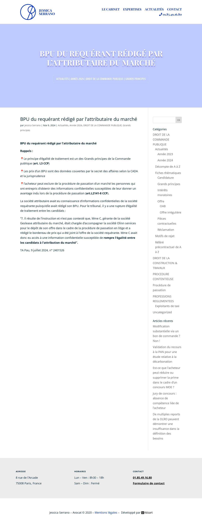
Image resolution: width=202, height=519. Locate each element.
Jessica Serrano (32, 125)
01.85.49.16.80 (172, 14)
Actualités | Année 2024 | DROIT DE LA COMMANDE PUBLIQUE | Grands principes (101, 78)
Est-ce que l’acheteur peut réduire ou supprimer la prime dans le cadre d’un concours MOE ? (166, 377)
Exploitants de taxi (167, 306)
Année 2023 (165, 154)
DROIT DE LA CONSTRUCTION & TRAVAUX (165, 263)
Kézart (148, 512)
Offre (160, 201)
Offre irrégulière (170, 212)
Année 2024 (76, 125)
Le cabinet (111, 9)
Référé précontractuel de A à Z (168, 247)
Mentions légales (106, 512)
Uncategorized (162, 312)
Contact (174, 9)
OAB (163, 206)
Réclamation (165, 230)
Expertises (132, 9)
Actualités (154, 9)
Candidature (165, 177)
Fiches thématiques (168, 173)
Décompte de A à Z (167, 166)
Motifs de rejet (164, 236)
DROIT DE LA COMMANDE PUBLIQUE (102, 125)
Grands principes (168, 184)
